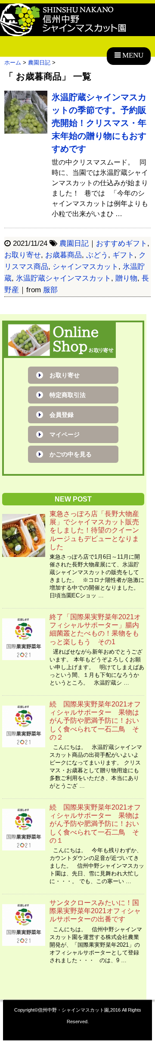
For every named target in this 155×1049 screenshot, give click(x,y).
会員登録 (62, 414)
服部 (50, 290)
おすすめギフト (121, 243)
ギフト (123, 255)
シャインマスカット (85, 267)
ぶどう (97, 255)
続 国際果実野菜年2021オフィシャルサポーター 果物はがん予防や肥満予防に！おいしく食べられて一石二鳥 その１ (95, 824)
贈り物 (126, 278)
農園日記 (74, 243)
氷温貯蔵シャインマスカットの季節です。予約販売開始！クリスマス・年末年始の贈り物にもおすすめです (99, 122)
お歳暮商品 (63, 255)
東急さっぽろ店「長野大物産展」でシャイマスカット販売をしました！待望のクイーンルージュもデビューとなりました (94, 530)
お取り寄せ (22, 255)
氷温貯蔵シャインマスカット (63, 278)
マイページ (65, 434)
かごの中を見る (71, 454)
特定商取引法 (68, 394)
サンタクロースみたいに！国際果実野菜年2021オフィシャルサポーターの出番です (95, 911)
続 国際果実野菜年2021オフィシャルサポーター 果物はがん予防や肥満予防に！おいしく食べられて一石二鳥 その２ (95, 720)
